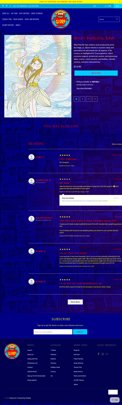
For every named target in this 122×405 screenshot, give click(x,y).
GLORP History (8, 25)
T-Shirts (53, 350)
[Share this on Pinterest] (88, 99)
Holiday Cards (55, 367)
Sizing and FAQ (32, 359)
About (18, 25)
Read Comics (18, 19)
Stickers (53, 354)
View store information (84, 88)
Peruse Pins (7, 19)
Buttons (53, 359)
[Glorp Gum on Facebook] (3, 6)
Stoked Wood (31, 371)
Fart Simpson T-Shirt (69, 165)
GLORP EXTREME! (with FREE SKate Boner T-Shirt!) (77, 236)
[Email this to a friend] (94, 99)
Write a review (117, 144)
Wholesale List (32, 363)
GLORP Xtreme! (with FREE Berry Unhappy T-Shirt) (76, 191)
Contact (30, 367)
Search (29, 350)
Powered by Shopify (24, 398)
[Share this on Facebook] (82, 99)
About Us (30, 354)
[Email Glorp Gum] (10, 6)
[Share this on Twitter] (76, 99)
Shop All (6, 13)
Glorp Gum (13, 398)
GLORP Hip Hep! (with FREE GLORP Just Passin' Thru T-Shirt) (79, 266)
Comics (53, 371)
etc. (52, 376)
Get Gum (14, 13)
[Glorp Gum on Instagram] (6, 6)
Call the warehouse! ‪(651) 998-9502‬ (26, 6)
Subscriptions (32, 380)
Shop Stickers (37, 13)
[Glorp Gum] (60, 19)
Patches (53, 363)
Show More (112, 201)
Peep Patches (24, 13)
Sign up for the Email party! (36, 376)
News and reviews (32, 19)
